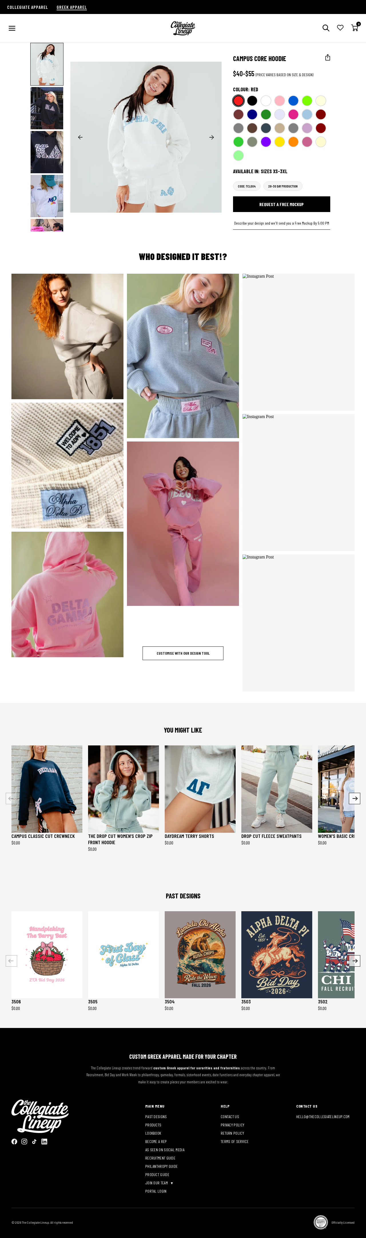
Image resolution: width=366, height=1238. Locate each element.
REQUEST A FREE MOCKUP (281, 204)
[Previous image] (80, 137)
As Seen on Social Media (164, 1149)
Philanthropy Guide (161, 1166)
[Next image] (211, 137)
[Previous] (11, 798)
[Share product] (327, 57)
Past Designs (156, 1116)
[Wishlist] (340, 28)
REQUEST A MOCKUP (63, 336)
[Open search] (326, 28)
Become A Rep (156, 1141)
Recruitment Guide (160, 1158)
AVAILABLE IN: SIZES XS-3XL (260, 171)
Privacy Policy (232, 1124)
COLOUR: (245, 89)
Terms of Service (235, 1141)
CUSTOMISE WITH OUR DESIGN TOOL (183, 653)
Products (153, 1124)
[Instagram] (24, 1141)
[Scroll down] (47, 225)
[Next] (354, 798)
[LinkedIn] (44, 1141)
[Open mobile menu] (12, 28)
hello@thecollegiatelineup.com (323, 1116)
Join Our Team (157, 1182)
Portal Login (156, 1191)
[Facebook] (14, 1141)
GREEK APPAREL (72, 7)
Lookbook (153, 1133)
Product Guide (157, 1174)
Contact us (230, 1116)
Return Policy (232, 1133)
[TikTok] (34, 1141)
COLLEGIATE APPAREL (27, 7)
